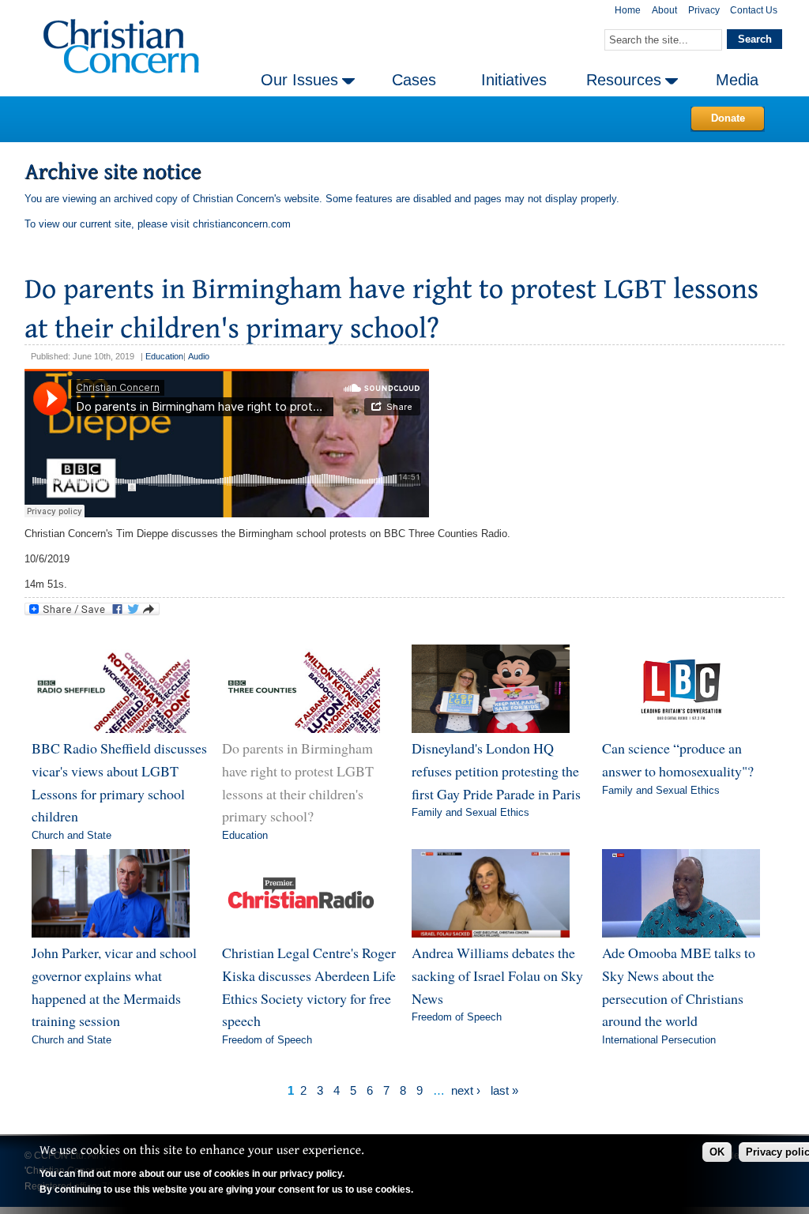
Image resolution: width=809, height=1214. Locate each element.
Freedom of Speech (267, 1040)
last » (504, 1090)
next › (465, 1090)
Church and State (71, 835)
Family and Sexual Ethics (470, 812)
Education (164, 356)
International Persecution (659, 1040)
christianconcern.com (242, 224)
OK (716, 1152)
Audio (198, 356)
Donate (728, 118)
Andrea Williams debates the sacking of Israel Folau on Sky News (497, 975)
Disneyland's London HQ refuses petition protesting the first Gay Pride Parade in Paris (496, 770)
